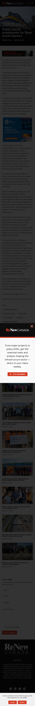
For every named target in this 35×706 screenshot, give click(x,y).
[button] (32, 326)
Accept (12, 702)
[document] (17, 353)
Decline (22, 702)
